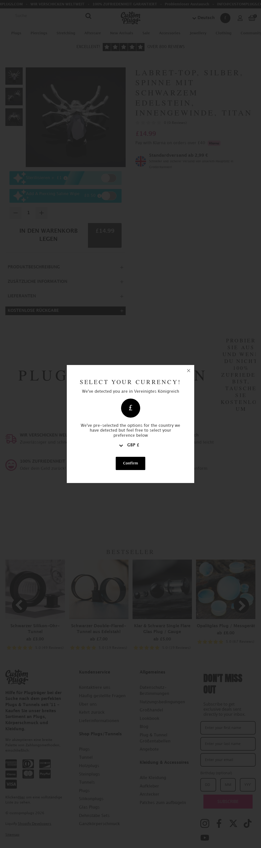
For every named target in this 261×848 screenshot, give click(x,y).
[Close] (188, 370)
